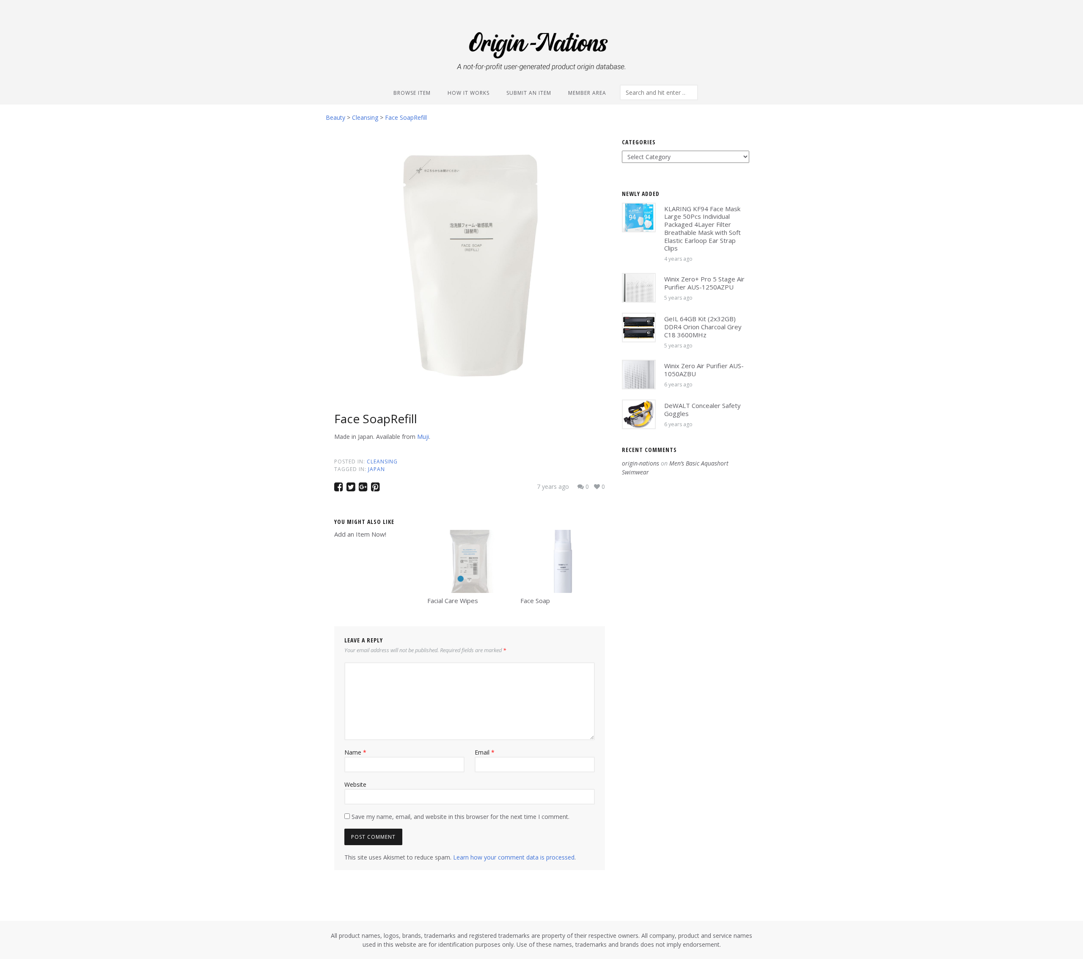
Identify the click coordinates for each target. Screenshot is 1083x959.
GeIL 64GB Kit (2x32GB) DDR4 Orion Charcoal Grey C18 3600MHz (703, 326)
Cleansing (382, 461)
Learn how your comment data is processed (513, 857)
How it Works (468, 92)
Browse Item (412, 92)
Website (355, 784)
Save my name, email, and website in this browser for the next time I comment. (460, 817)
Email (485, 752)
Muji (423, 437)
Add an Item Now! (360, 534)
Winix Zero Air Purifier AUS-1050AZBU (704, 369)
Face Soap (535, 600)
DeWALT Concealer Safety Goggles (702, 409)
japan (376, 469)
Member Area (587, 92)
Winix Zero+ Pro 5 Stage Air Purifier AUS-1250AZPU (704, 283)
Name (355, 752)
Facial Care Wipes (452, 600)
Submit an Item (528, 92)
